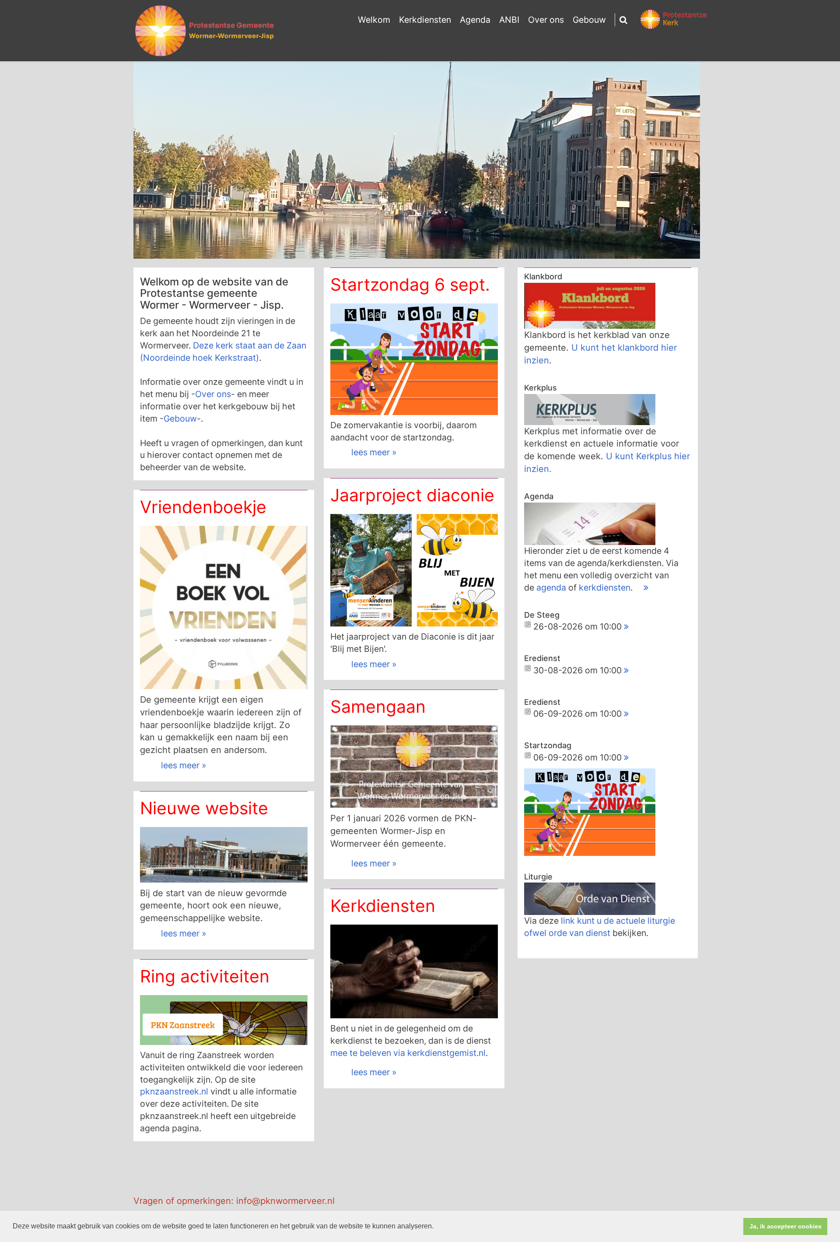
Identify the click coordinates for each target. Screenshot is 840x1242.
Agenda (475, 19)
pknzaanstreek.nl (174, 1091)
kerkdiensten (604, 587)
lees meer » (374, 452)
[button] (436, 1227)
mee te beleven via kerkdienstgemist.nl (408, 1053)
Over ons (546, 19)
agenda (552, 587)
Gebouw (589, 19)
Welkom (374, 19)
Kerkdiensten (425, 19)
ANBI (509, 19)
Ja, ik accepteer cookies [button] (785, 1226)
